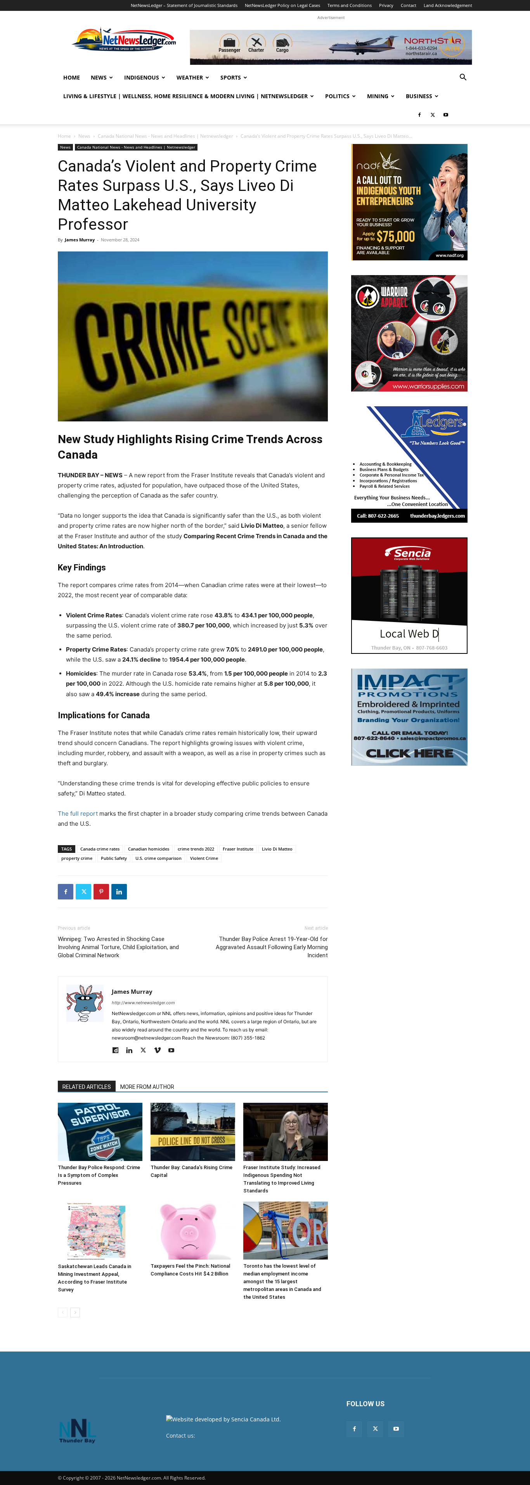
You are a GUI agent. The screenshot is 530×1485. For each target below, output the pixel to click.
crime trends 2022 (196, 849)
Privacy (386, 5)
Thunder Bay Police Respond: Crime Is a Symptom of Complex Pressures (99, 1175)
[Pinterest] (101, 891)
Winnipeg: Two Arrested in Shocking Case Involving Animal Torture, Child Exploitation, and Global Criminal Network (118, 947)
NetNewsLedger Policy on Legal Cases (282, 5)
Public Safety (114, 858)
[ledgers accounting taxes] (409, 464)
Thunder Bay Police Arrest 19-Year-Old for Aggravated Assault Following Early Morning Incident (272, 947)
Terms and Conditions (349, 5)
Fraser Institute (238, 849)
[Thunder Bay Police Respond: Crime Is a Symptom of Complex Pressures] (100, 1132)
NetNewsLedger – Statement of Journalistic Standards (184, 5)
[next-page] (75, 1312)
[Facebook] (419, 115)
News (99, 77)
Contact (408, 5)
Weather (190, 77)
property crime (76, 858)
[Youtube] (446, 115)
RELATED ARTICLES (86, 1087)
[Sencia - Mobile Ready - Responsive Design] (409, 595)
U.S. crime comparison (158, 858)
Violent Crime (204, 858)
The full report (78, 813)
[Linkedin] (119, 891)
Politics (337, 96)
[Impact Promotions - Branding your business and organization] (409, 717)
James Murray (80, 240)
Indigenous (141, 77)
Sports (230, 77)
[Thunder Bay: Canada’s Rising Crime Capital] (193, 1132)
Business (419, 96)
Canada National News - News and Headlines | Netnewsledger (165, 136)
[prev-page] (63, 1312)
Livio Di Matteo (277, 849)
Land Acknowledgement (448, 5)
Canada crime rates (100, 849)
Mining (377, 96)
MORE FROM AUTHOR (147, 1087)
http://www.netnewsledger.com (143, 1002)
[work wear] (409, 333)
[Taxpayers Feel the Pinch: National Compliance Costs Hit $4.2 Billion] (193, 1230)
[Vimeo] (160, 1050)
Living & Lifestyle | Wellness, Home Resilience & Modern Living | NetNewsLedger (185, 96)
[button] (463, 78)
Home (71, 77)
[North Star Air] (331, 47)
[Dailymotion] (118, 1050)
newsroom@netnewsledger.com (238, 1435)
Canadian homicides (148, 849)
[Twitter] (432, 115)
